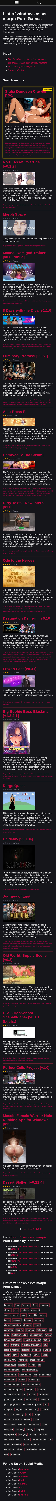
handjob (47, 1350)
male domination (12, 1370)
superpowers (10, 1434)
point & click (30, 1400)
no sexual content (12, 1395)
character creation (12, 1325)
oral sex (31, 1395)
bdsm (23, 1315)
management (10, 1375)
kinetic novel (10, 1365)
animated (35, 1310)
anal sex (25, 1310)
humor (36, 1355)
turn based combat (12, 1444)
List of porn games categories (21, 66)
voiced (42, 1449)
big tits (7, 1320)
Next (39, 1228)
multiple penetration (31, 1385)
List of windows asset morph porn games (27, 59)
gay (45, 1345)
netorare (41, 1390)
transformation (39, 1439)
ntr (24, 1395)
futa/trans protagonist (31, 1345)
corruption (8, 1330)
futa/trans (15, 1345)
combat (37, 1325)
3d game (26, 1305)
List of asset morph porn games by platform (28, 63)
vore (6, 1454)
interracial (23, 1360)
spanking (20, 1429)
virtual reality (31, 1449)
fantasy (48, 1335)
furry (6, 1345)
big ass (42, 1315)
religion (18, 1409)
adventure (44, 1305)
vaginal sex (9, 1449)
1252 (31, 1228)
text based (9, 1439)
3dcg (35, 1305)
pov (6, 1404)
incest (44, 1355)
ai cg (16, 1310)
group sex (36, 1350)
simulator (22, 1424)
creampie (30, 1330)
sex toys (36, 1414)
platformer (17, 1400)
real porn (8, 1409)
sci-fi (28, 1414)
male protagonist (30, 1370)
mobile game (10, 1380)
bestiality (33, 1315)
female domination (12, 1340)
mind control (45, 1375)
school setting (17, 1414)
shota (36, 1419)
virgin (19, 1449)
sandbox (45, 1409)
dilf (50, 1330)
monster (22, 1380)
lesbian (32, 1365)
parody (7, 1400)
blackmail (17, 1320)
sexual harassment (13, 1419)
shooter (27, 1419)
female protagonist (32, 1340)
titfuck (19, 1439)
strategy (30, 1429)
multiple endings (11, 1385)
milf (35, 1375)
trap (50, 1439)
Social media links (16, 70)
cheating (27, 1325)
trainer (27, 1439)
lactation (22, 1365)
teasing (33, 1434)
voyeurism (15, 1454)
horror (15, 1355)
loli (39, 1365)
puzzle (38, 1404)
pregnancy (15, 1404)
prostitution (28, 1404)
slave (45, 1424)
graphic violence (11, 1350)
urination (35, 1444)
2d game (8, 1305)
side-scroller (9, 1424)
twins (26, 1444)
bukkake (28, 1320)
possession (44, 1400)
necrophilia (30, 1390)
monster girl (34, 1380)
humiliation (26, 1355)
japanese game (37, 1360)
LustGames (18, 1469)
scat (6, 1414)
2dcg (17, 1305)
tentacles (43, 1434)
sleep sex (8, 1429)
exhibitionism (36, 1335)
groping (25, 1350)
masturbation (25, 1375)
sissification (34, 1424)
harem (7, 1355)
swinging (23, 1434)
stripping (41, 1429)
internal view (10, 1360)
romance (28, 1409)
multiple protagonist (13, 1390)
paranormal (43, 1395)
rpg (36, 1409)
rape (46, 1404)
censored (39, 1320)
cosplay (19, 1330)
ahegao (7, 1310)
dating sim (41, 1330)
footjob (46, 1340)
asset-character (11, 1315)
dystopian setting (20, 1335)
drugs (6, 1335)
